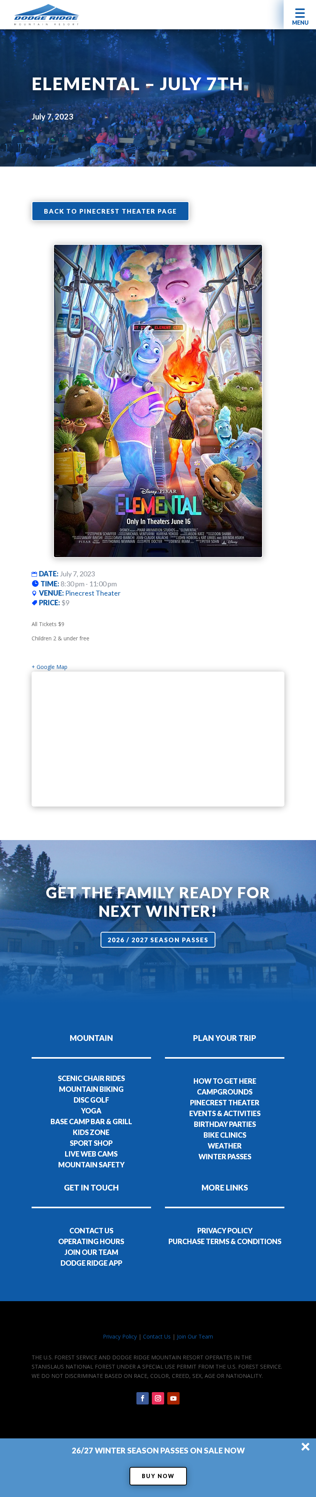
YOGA (91, 1110)
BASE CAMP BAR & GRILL (91, 1121)
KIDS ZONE (91, 1132)
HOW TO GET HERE (224, 1081)
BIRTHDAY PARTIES (225, 1124)
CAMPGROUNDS (224, 1092)
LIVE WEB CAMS (91, 1154)
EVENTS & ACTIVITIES (225, 1113)
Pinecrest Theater (93, 593)
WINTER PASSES (224, 1156)
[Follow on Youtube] (173, 1398)
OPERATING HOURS (91, 1241)
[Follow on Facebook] (142, 1398)
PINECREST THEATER (224, 1102)
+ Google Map (49, 666)
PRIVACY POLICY (224, 1230)
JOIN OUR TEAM (91, 1252)
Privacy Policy (120, 1336)
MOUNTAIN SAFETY (91, 1164)
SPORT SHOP (91, 1143)
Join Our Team (195, 1336)
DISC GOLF (91, 1100)
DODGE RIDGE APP (91, 1263)
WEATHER (225, 1146)
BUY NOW (158, 1476)
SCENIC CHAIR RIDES (91, 1078)
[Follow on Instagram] (158, 1398)
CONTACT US (91, 1230)
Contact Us (157, 1336)
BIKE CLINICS (224, 1135)
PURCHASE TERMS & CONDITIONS (224, 1241)
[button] (300, 14)
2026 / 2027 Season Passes (158, 939)
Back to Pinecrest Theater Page (110, 211)
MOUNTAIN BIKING (91, 1089)
